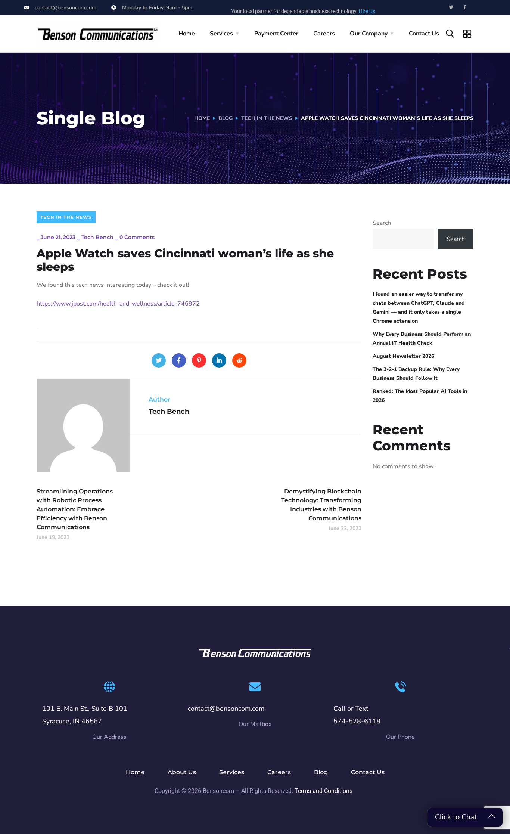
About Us (182, 772)
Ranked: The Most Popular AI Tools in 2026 (420, 396)
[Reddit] (239, 360)
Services (221, 34)
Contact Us (424, 34)
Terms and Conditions (323, 790)
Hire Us (367, 11)
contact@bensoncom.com (226, 708)
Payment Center (276, 34)
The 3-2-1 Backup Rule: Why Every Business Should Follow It (416, 374)
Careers (324, 34)
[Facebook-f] (465, 7)
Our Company (369, 34)
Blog (225, 118)
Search (382, 223)
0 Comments (137, 237)
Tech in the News (266, 118)
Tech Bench (97, 237)
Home (186, 34)
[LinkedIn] (219, 360)
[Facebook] (179, 360)
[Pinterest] (199, 360)
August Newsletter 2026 (403, 356)
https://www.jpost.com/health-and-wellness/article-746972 (118, 304)
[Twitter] (451, 7)
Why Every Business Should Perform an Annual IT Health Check (422, 339)
